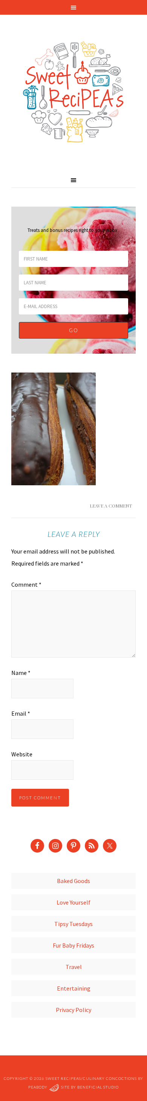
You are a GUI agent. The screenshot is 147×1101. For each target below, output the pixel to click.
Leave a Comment (111, 506)
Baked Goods (73, 881)
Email (20, 713)
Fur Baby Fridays (73, 945)
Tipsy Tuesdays (73, 924)
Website (21, 754)
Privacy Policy (73, 1010)
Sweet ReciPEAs (73, 92)
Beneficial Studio (98, 1087)
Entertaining (73, 988)
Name (21, 672)
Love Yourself (73, 902)
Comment (26, 584)
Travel (74, 967)
